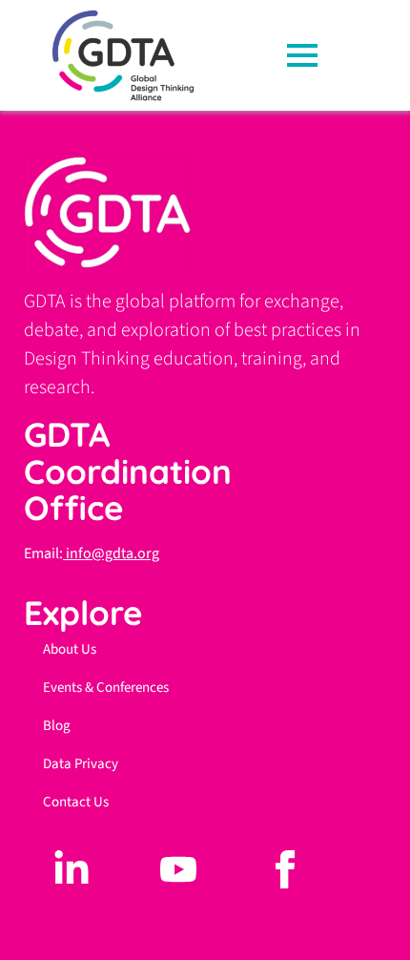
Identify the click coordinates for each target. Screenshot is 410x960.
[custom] (71, 869)
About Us (69, 649)
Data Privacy (80, 764)
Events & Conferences (106, 688)
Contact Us (76, 802)
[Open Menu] (308, 55)
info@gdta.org (111, 553)
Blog (57, 726)
